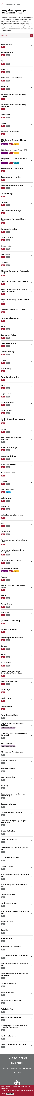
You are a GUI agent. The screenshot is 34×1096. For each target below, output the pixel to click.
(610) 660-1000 (27, 1068)
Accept (3, 1093)
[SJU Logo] (17, 1083)
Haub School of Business (13, 4)
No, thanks (10, 1093)
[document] (17, 1088)
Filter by (31, 35)
